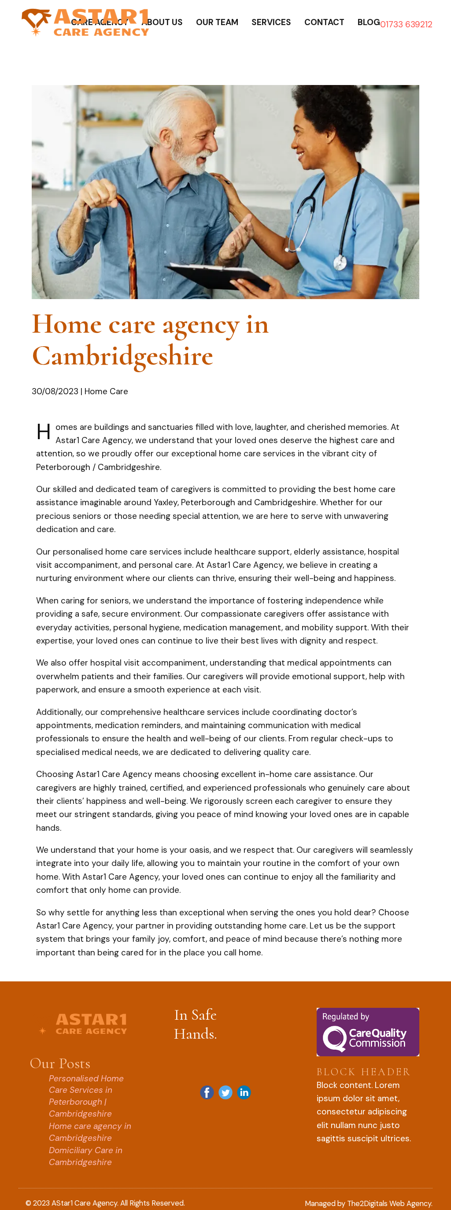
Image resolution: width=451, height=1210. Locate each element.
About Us (162, 22)
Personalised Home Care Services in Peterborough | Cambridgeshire (86, 1096)
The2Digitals (367, 1203)
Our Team (217, 22)
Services (271, 22)
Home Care (106, 391)
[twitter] (225, 1092)
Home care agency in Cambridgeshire (90, 1132)
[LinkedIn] (244, 1092)
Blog (369, 22)
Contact (324, 22)
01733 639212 (406, 24)
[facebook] (207, 1092)
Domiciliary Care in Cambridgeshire (85, 1156)
